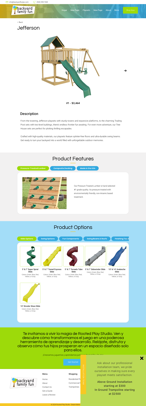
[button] (141, 358)
